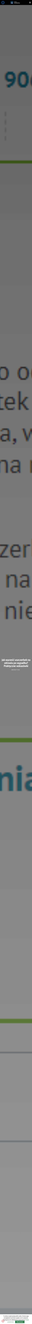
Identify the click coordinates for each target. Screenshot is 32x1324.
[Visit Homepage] (17, 2)
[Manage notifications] (3, 1321)
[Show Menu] (30, 2)
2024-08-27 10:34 (15, 669)
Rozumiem (20, 1322)
